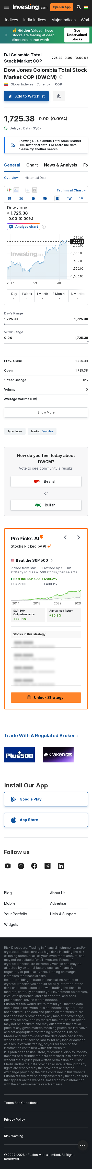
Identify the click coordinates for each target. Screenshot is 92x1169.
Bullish (50, 505)
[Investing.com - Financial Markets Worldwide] (30, 7)
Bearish (50, 481)
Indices (11, 20)
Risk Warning (13, 1136)
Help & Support (63, 914)
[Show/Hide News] (34, 190)
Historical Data (36, 178)
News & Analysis (60, 165)
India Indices (34, 20)
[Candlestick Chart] (9, 190)
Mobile (10, 903)
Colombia (47, 431)
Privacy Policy (14, 1119)
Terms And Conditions (21, 1103)
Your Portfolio (15, 914)
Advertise (58, 903)
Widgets (11, 924)
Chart (32, 165)
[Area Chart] (16, 190)
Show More (46, 412)
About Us (57, 893)
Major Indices (63, 20)
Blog (8, 893)
